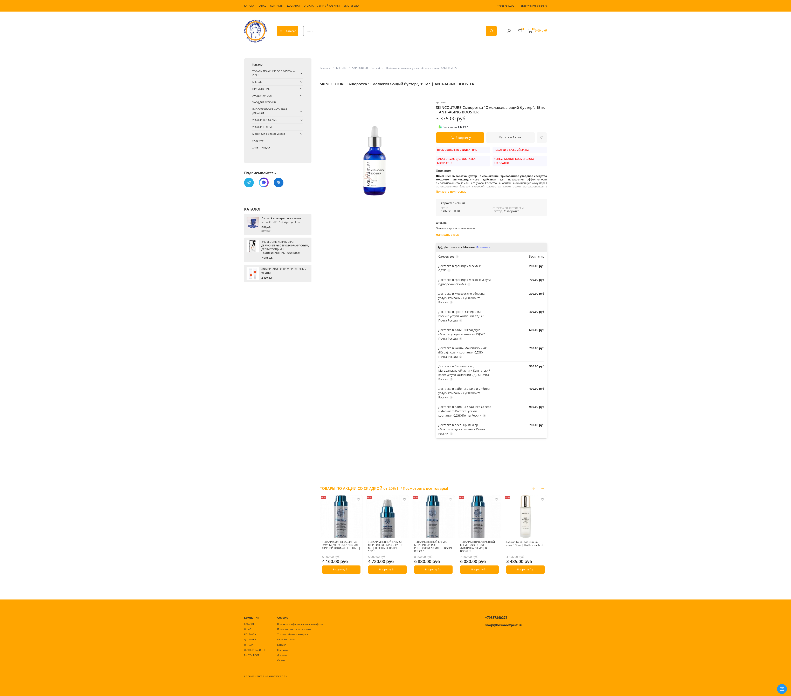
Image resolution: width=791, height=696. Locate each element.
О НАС (262, 5)
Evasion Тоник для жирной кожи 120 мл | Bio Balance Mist (524, 543)
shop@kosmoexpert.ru (534, 5)
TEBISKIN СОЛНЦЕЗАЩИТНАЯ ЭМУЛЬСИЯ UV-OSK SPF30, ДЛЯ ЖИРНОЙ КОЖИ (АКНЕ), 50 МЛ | (341, 545)
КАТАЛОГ (249, 5)
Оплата (281, 660)
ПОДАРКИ (258, 140)
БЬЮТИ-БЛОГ (352, 5)
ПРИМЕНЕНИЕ (261, 88)
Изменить (483, 247)
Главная (325, 68)
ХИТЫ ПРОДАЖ (261, 147)
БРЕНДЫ (341, 68)
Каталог (291, 31)
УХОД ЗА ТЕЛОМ (262, 126)
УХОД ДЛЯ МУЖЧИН (264, 102)
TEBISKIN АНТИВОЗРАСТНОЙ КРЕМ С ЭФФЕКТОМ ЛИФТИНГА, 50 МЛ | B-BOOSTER (477, 546)
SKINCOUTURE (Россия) (366, 68)
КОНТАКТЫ (276, 5)
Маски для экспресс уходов (268, 133)
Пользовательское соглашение (294, 629)
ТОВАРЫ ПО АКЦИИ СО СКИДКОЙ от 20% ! (274, 73)
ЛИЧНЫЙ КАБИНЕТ (328, 5)
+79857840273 (506, 5)
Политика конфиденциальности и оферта (300, 623)
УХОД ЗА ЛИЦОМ (262, 95)
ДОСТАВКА (293, 5)
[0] (519, 30)
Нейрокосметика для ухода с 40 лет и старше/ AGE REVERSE (422, 68)
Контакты (282, 649)
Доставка (282, 655)
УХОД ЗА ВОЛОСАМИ (264, 120)
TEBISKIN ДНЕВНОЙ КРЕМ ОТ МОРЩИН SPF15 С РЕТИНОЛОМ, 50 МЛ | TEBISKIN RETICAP (433, 546)
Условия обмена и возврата (292, 634)
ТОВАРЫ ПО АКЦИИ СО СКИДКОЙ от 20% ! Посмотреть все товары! (384, 488)
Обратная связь (286, 639)
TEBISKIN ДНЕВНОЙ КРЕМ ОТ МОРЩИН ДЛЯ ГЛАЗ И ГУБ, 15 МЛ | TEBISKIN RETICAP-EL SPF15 (385, 546)
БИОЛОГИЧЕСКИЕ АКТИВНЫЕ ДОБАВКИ (270, 111)
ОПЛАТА (309, 5)
